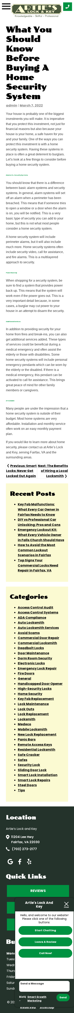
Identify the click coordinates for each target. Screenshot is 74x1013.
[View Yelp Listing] (29, 864)
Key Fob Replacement (36, 698)
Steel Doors (27, 785)
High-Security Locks (35, 688)
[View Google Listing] (10, 864)
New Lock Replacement (37, 734)
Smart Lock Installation (37, 775)
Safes (22, 760)
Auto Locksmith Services (38, 627)
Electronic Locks (31, 663)
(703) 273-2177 (24, 849)
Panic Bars (27, 739)
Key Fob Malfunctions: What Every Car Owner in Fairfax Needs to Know (38, 509)
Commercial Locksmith (37, 643)
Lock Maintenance (33, 704)
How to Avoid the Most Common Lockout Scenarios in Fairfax (36, 550)
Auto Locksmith (31, 622)
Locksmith (26, 719)
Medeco (24, 724)
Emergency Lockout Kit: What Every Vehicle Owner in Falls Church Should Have (41, 534)
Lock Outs (26, 709)
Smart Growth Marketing (36, 998)
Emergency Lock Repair (37, 668)
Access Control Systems (38, 612)
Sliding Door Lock (32, 770)
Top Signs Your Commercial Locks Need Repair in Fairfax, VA (38, 565)
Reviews (38, 890)
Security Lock (29, 765)
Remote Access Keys (35, 744)
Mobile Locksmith (32, 729)
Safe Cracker (29, 754)
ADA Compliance (32, 617)
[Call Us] (67, 6)
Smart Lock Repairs (34, 780)
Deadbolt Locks (31, 648)
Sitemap (47, 1007)
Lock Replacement (33, 714)
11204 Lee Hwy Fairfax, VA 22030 (25, 839)
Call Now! (45, 953)
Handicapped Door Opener (40, 683)
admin (11, 105)
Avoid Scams (29, 633)
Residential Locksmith (36, 749)
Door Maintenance (33, 653)
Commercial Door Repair (38, 638)
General (24, 678)
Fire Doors (26, 673)
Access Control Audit (35, 607)
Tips (21, 790)
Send (63, 997)
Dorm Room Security (35, 658)
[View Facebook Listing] (19, 864)
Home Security (30, 694)
